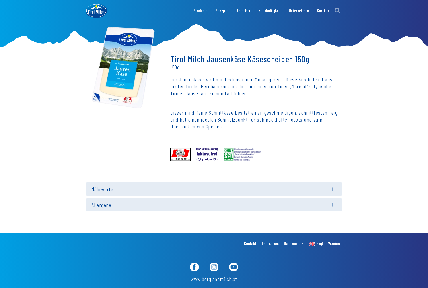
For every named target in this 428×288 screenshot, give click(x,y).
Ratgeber (243, 10)
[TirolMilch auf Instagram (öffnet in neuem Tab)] (214, 268)
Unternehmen (299, 10)
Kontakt (250, 243)
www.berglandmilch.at (214, 279)
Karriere (323, 10)
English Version (328, 243)
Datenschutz (293, 243)
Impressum (270, 243)
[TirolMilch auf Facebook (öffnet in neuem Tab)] (194, 268)
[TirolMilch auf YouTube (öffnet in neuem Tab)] (233, 268)
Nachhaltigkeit (270, 10)
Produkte (200, 10)
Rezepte (222, 10)
